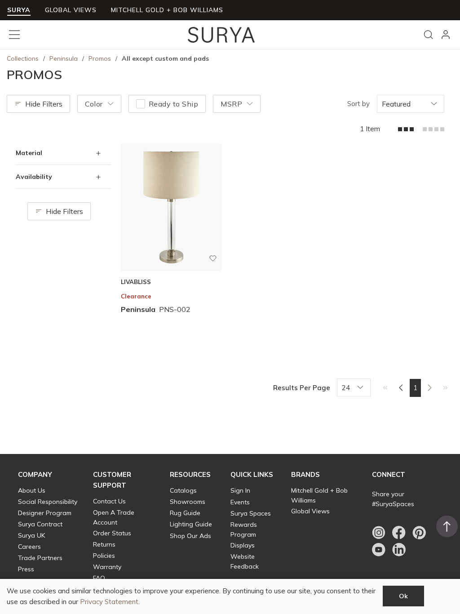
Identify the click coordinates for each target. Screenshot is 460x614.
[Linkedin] (399, 549)
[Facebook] (399, 532)
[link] (385, 387)
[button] (35, 474)
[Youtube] (378, 549)
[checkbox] (140, 103)
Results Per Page (301, 387)
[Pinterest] (419, 532)
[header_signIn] (445, 34)
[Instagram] (378, 532)
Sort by (358, 103)
